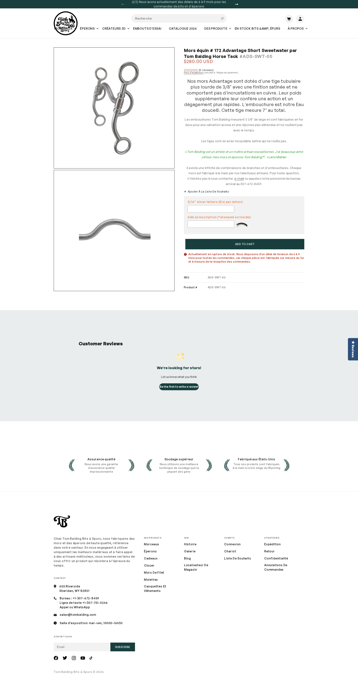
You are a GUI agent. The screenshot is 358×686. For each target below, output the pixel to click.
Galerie (190, 551)
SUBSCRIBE (122, 647)
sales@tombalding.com (78, 614)
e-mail (239, 178)
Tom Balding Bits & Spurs (73, 672)
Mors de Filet (154, 572)
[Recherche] (222, 18)
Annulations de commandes (275, 567)
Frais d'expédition (194, 72)
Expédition (272, 544)
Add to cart (245, 244)
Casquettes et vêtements (155, 588)
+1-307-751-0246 (95, 603)
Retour (269, 551)
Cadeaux (151, 558)
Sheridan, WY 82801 (74, 591)
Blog (187, 558)
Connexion (232, 544)
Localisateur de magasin (196, 567)
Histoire (190, 544)
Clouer (149, 565)
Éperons (150, 551)
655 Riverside (69, 586)
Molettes (151, 579)
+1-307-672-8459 (86, 598)
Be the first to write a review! (179, 386)
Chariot (230, 551)
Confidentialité (276, 558)
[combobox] (179, 18)
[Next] (238, 4)
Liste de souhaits (237, 558)
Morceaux (151, 544)
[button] (87, 31)
